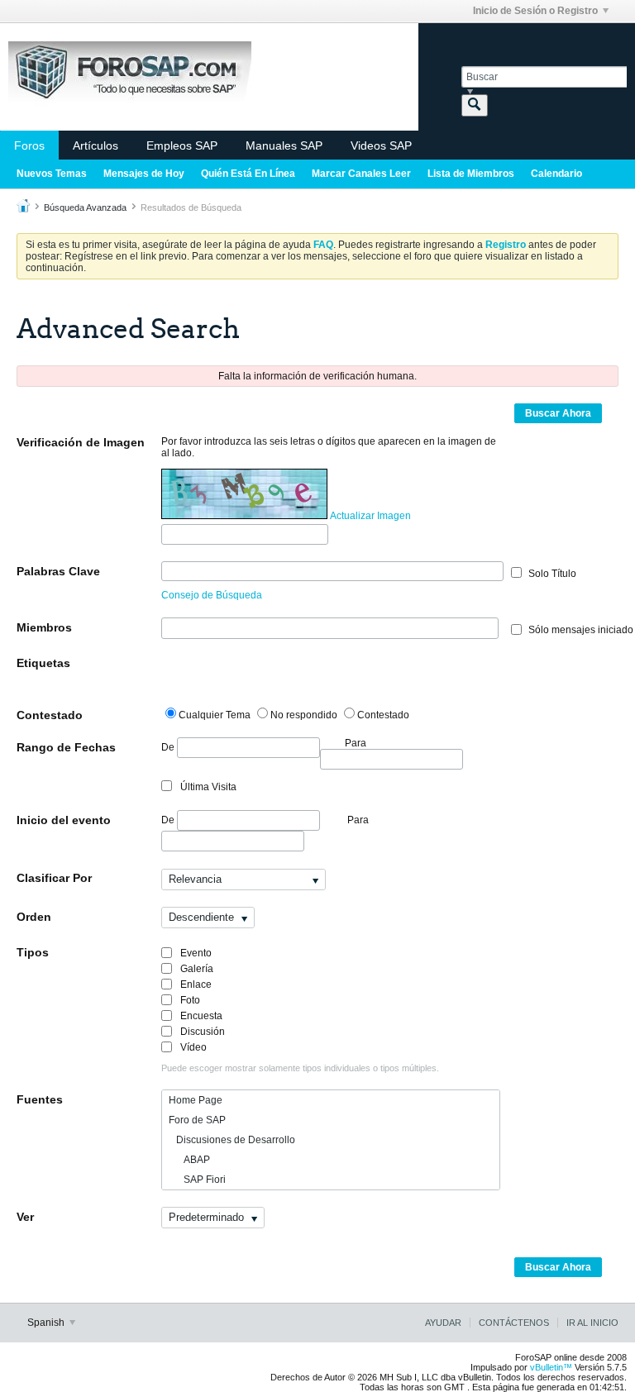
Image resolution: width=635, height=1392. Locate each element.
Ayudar (443, 1323)
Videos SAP (381, 145)
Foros (29, 145)
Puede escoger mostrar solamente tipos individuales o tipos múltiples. (300, 1068)
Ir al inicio (592, 1323)
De (169, 747)
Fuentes (40, 1099)
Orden (34, 916)
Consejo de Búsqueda (211, 595)
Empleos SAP (181, 145)
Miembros (44, 627)
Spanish (47, 1322)
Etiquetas (43, 663)
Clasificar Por (54, 877)
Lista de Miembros (470, 173)
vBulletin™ (551, 1367)
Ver (25, 1216)
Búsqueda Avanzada (85, 207)
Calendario (556, 173)
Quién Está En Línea (248, 173)
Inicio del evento (64, 820)
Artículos (95, 145)
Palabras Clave (58, 571)
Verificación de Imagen (81, 442)
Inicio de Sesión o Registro (535, 11)
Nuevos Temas (52, 173)
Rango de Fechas (66, 747)
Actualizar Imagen (370, 516)
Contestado (50, 715)
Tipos (33, 952)
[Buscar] (474, 105)
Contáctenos (514, 1323)
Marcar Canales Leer (361, 173)
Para (358, 820)
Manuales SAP (284, 145)
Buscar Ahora (558, 413)
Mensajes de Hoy (143, 173)
